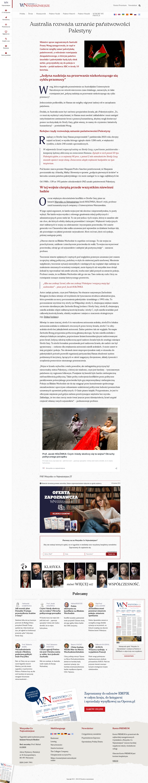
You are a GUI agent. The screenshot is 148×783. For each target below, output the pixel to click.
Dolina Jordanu (51, 317)
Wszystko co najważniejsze (87, 779)
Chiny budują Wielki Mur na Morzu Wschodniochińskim (74, 649)
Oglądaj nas (6, 34)
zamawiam (129, 656)
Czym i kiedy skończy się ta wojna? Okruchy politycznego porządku (50, 611)
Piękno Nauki (54, 14)
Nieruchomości (56, 745)
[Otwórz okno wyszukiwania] (139, 6)
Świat (30, 14)
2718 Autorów (6, 12)
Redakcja (6, 48)
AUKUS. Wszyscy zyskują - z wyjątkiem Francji (97, 649)
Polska (22, 14)
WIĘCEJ (115, 761)
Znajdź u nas (6, 41)
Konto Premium (120, 5)
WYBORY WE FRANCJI (98, 15)
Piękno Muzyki (84, 14)
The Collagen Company (59, 751)
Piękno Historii (69, 14)
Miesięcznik (41, 14)
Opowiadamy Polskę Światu (92, 742)
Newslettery (6, 19)
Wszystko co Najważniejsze (67, 202)
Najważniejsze (6, 5)
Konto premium (6, 55)
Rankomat (54, 738)
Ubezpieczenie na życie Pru (61, 755)
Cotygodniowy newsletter (91, 734)
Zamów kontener (57, 748)
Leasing (53, 741)
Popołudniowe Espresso (91, 738)
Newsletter (132, 5)
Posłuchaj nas (6, 27)
